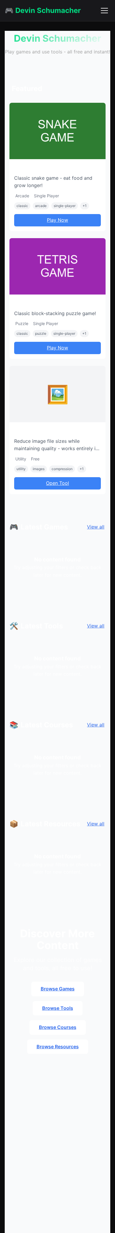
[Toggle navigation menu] (104, 10)
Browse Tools (57, 1008)
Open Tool (57, 483)
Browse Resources (58, 1046)
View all (95, 527)
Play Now (57, 220)
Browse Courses (57, 1027)
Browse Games (58, 989)
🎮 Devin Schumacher (43, 10)
